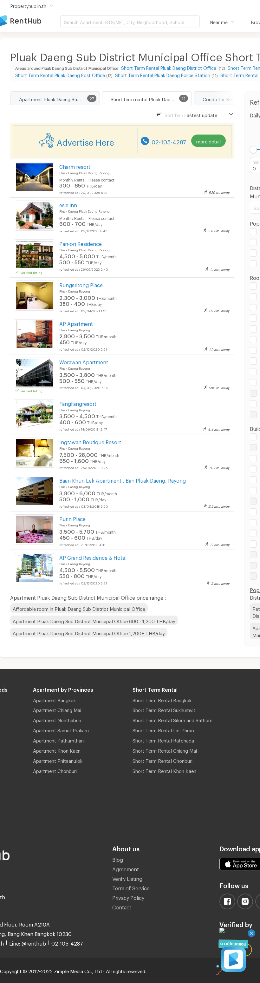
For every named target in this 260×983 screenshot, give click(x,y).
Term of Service (131, 887)
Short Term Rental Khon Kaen (164, 770)
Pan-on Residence (80, 243)
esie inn (68, 204)
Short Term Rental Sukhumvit (164, 709)
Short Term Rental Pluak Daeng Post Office (60, 74)
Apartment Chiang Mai (57, 709)
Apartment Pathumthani (59, 740)
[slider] (253, 149)
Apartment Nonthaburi (57, 719)
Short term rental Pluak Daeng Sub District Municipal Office (151, 98)
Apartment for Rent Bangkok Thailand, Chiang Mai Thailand (30, 21)
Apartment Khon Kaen (57, 750)
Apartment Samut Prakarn (61, 729)
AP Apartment (76, 323)
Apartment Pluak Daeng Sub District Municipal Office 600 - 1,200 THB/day (94, 620)
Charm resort (74, 166)
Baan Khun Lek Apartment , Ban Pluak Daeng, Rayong (122, 480)
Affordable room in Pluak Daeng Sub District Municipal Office (79, 608)
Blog (117, 859)
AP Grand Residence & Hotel (93, 557)
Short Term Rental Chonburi (162, 760)
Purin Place (72, 518)
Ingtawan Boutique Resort (90, 441)
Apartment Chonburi (55, 770)
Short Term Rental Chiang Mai (165, 750)
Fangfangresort (77, 403)
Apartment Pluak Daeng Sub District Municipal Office (59, 98)
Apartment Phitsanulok (57, 760)
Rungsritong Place (81, 284)
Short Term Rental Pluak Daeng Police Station (162, 74)
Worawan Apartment (83, 361)
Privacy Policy (128, 897)
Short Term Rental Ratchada (163, 740)
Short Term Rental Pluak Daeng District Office (169, 67)
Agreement (125, 868)
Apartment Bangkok (54, 699)
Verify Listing (127, 878)
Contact (121, 906)
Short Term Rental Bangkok (162, 699)
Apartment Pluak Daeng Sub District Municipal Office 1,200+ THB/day (89, 632)
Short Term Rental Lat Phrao (163, 729)
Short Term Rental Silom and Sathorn (172, 719)
